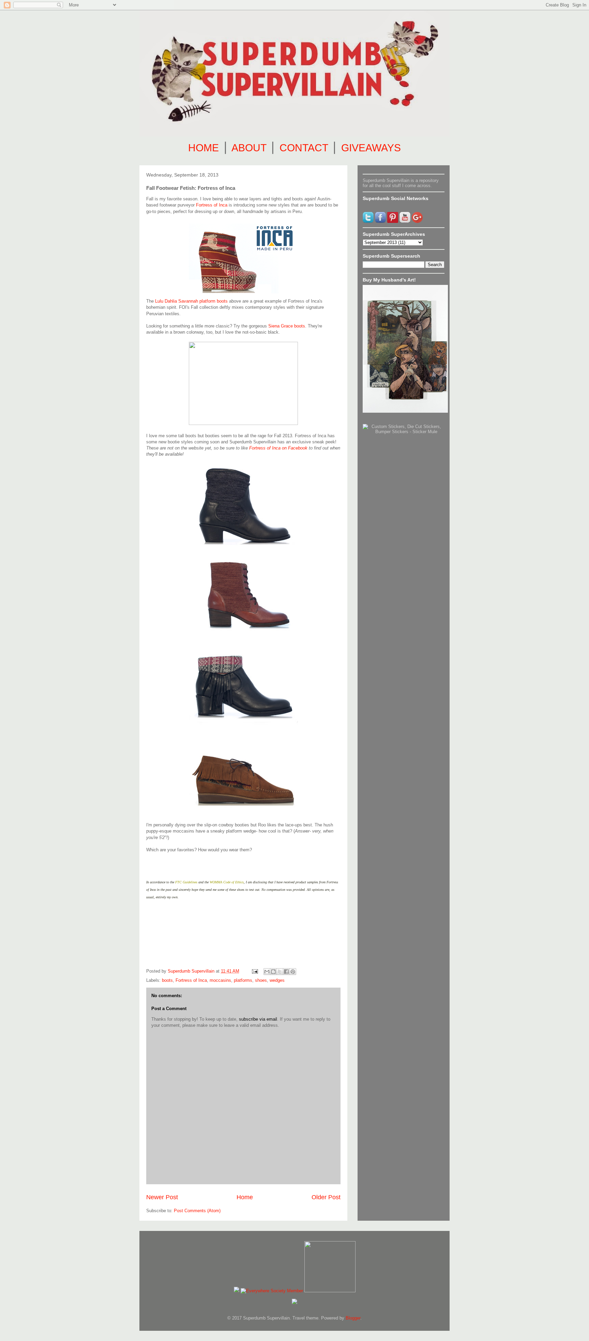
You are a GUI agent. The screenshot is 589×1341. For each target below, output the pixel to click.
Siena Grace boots (286, 326)
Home (245, 1197)
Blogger (353, 1318)
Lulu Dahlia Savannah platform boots (191, 301)
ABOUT (248, 147)
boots (167, 980)
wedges (277, 980)
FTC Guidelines (186, 882)
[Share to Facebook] (286, 971)
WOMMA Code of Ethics (227, 882)
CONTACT (304, 147)
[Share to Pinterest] (292, 971)
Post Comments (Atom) (197, 1210)
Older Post (326, 1197)
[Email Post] (254, 971)
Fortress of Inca (211, 205)
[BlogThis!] (273, 971)
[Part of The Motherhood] (330, 1290)
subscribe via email (258, 1019)
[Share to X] (279, 971)
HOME (203, 147)
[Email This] (266, 971)
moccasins (220, 980)
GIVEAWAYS (371, 147)
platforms (243, 980)
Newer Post (162, 1197)
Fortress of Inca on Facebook (278, 448)
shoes (261, 980)
